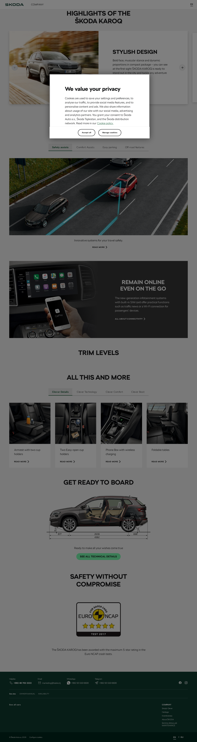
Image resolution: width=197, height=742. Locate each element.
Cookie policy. (105, 123)
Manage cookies (109, 132)
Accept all (86, 132)
